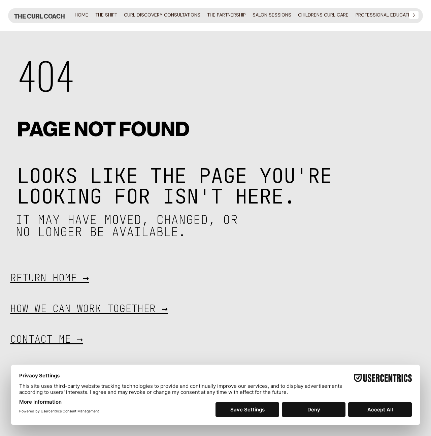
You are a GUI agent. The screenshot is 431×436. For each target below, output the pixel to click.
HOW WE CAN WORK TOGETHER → (89, 308)
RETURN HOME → (49, 277)
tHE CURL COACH (39, 16)
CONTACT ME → (46, 339)
